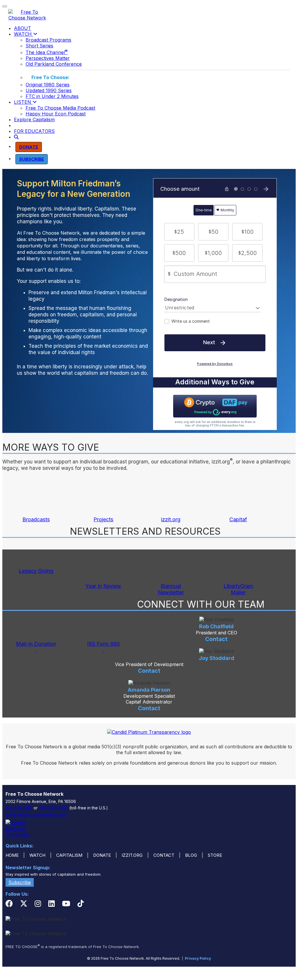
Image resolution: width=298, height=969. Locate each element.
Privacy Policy (198, 958)
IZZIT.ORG (132, 855)
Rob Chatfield (216, 626)
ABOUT (22, 28)
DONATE (102, 855)
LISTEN (23, 102)
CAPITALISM (69, 855)
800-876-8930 (53, 807)
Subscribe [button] (19, 882)
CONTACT (163, 855)
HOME (12, 855)
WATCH (23, 34)
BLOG (191, 855)
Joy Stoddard (216, 658)
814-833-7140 (19, 807)
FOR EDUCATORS (34, 131)
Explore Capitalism (34, 119)
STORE (215, 855)
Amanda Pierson (149, 690)
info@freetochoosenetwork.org (36, 814)
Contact (216, 639)
